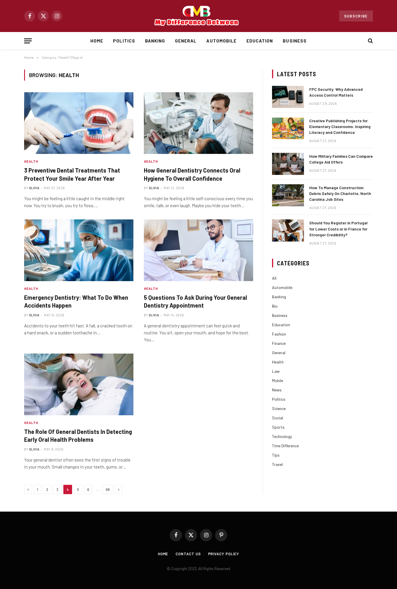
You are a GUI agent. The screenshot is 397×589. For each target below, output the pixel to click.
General (185, 40)
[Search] (370, 40)
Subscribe (356, 16)
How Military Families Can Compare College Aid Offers (341, 159)
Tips (276, 455)
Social (277, 417)
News (277, 389)
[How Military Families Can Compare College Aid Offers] (288, 164)
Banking (155, 40)
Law (276, 371)
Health (31, 161)
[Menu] (28, 40)
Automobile (221, 40)
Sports (278, 427)
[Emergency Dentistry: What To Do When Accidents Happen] (78, 250)
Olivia (34, 188)
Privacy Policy (223, 553)
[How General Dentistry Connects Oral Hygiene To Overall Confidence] (198, 123)
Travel (277, 464)
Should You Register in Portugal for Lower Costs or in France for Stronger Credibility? (338, 228)
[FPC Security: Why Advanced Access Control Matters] (288, 97)
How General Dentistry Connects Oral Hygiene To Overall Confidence (192, 174)
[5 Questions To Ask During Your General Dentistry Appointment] (198, 250)
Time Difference (285, 445)
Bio (275, 306)
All (274, 278)
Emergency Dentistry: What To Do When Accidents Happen (76, 301)
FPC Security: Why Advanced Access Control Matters (336, 92)
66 (108, 489)
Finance (279, 343)
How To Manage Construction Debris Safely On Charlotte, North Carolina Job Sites (340, 193)
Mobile (277, 380)
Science (279, 408)
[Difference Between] (198, 16)
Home (96, 40)
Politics (124, 40)
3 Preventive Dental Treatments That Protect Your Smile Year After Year (72, 174)
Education (259, 40)
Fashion (279, 333)
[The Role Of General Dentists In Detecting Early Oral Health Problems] (78, 384)
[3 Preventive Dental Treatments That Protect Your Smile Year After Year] (78, 123)
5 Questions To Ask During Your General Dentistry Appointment (195, 301)
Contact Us (188, 553)
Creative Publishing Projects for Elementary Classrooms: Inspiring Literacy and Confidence (340, 126)
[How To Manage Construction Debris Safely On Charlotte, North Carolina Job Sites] (288, 195)
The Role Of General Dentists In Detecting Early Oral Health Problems (78, 435)
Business (294, 40)
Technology (282, 436)
